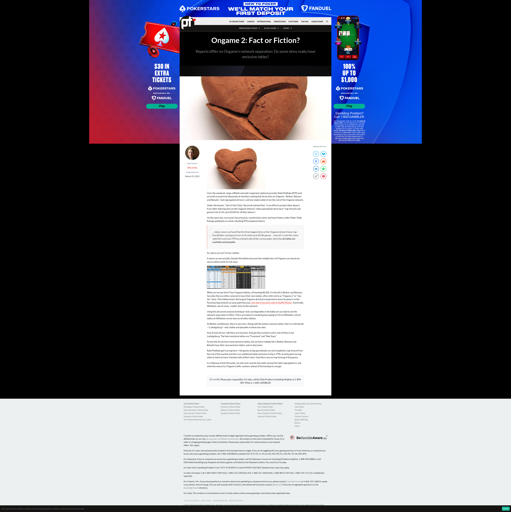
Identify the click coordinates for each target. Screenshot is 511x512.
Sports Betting (301, 419)
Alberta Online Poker (230, 410)
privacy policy (206, 500)
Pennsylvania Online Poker (196, 410)
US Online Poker (236, 21)
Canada (250, 21)
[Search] (327, 21)
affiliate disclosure (236, 500)
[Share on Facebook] (316, 161)
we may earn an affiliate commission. (222, 439)
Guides (286, 28)
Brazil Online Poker (266, 410)
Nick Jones (192, 167)
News (297, 426)
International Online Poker (270, 403)
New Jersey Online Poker (195, 413)
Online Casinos (301, 416)
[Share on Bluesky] (323, 154)
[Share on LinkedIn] (316, 169)
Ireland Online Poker (267, 416)
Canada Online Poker (231, 403)
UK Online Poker (265, 406)
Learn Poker (317, 21)
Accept (505, 508)
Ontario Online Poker (230, 406)
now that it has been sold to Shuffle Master (271, 302)
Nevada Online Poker (193, 416)
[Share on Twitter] (316, 154)
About (297, 422)
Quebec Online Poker (230, 413)
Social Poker (270, 28)
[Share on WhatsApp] (323, 169)
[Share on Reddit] (323, 161)
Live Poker (293, 21)
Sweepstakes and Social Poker (308, 403)
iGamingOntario (191, 487)
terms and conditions (191, 500)
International (264, 21)
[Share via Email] (323, 176)
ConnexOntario (293, 481)
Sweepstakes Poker (248, 28)
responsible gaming (220, 500)
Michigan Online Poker (194, 406)
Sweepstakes (280, 21)
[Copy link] (316, 176)
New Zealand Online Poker (269, 413)
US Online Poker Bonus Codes (197, 419)
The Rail (305, 21)
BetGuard (277, 484)
